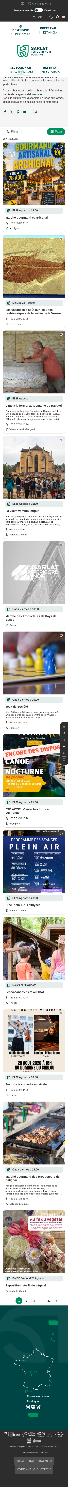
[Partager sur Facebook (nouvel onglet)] (5, 112)
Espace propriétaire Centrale (34, 1452)
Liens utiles (33, 1446)
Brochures (45, 1461)
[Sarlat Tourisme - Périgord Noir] (34, 51)
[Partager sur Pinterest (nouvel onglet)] (18, 112)
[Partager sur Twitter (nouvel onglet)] (11, 112)
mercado (37, 94)
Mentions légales (17, 1446)
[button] (63, 17)
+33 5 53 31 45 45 (41, 3)
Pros (31, 1461)
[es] (63, 17)
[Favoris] (51, 17)
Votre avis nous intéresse (34, 1469)
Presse (20, 1461)
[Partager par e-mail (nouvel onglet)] (24, 112)
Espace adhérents (50, 1446)
